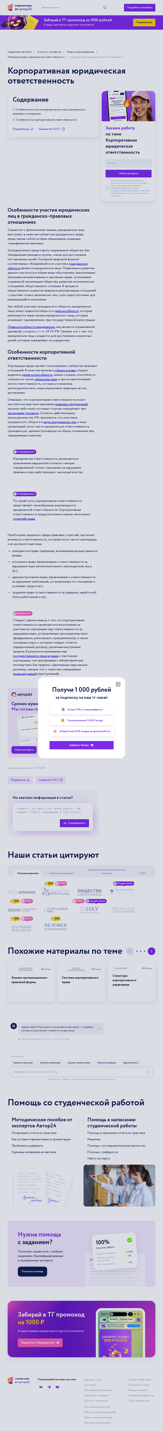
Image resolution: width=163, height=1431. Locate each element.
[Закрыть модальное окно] (118, 684)
